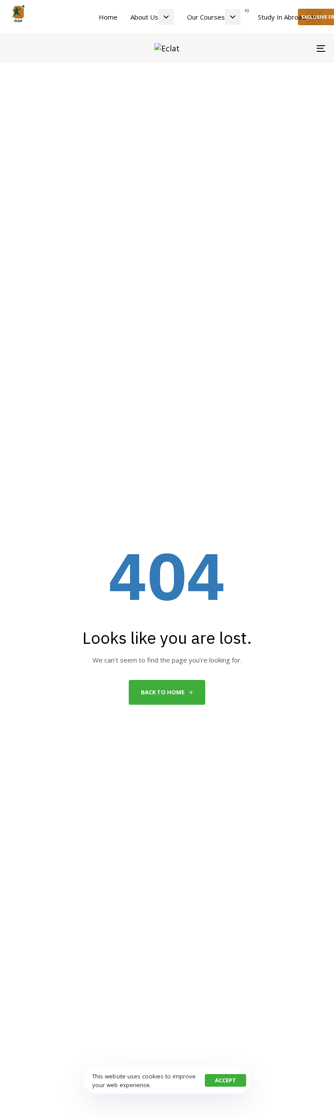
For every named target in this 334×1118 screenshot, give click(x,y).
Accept (225, 1080)
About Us (144, 17)
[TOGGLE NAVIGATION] (272, 48)
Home (108, 17)
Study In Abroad (282, 17)
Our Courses (218, 14)
